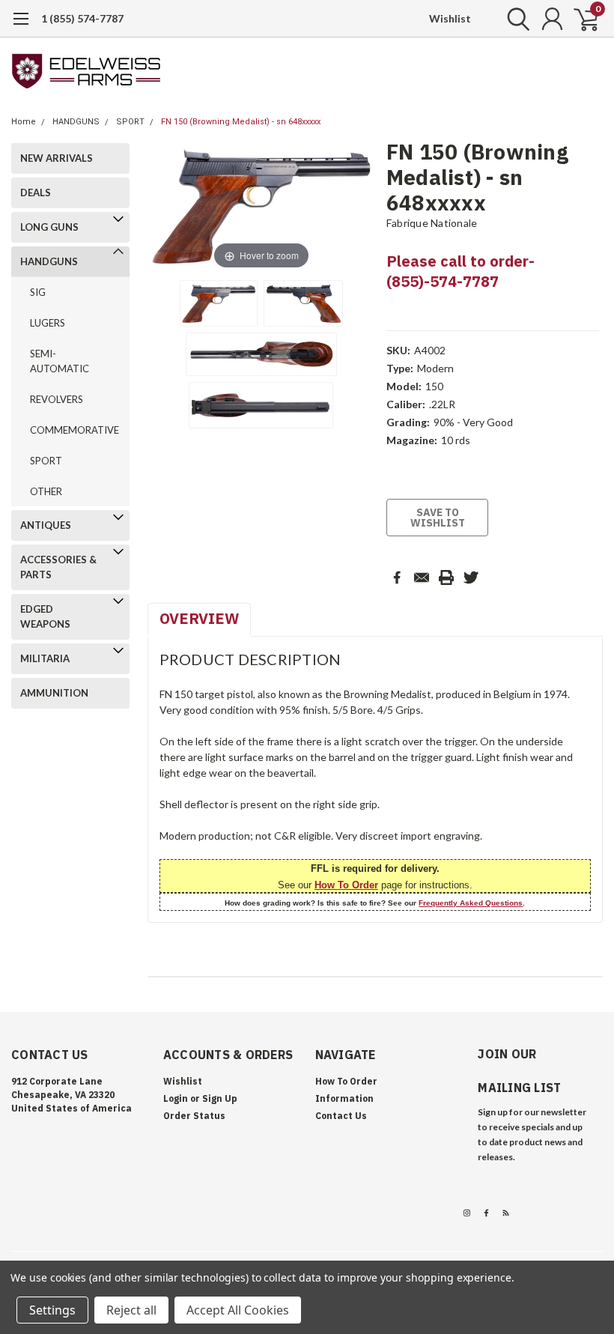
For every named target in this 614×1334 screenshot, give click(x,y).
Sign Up (219, 1098)
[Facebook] (396, 577)
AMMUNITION (54, 693)
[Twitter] (470, 577)
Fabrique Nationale (432, 222)
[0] (580, 18)
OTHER (46, 491)
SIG (38, 292)
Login (175, 1098)
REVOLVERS (56, 399)
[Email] (421, 577)
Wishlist (450, 18)
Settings (52, 1310)
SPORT (130, 122)
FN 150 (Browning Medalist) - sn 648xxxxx (240, 122)
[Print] (446, 577)
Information (344, 1098)
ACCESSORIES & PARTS (58, 567)
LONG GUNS (49, 227)
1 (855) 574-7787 (82, 18)
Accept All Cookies (237, 1310)
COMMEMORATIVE (71, 430)
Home (23, 122)
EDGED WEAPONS (45, 616)
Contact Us (341, 1115)
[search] (514, 18)
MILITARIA (45, 658)
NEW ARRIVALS (56, 158)
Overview (199, 618)
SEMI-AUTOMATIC (59, 361)
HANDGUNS (76, 122)
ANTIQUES (45, 525)
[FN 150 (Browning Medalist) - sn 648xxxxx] (218, 303)
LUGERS (47, 323)
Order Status (194, 1115)
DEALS (35, 192)
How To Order (346, 885)
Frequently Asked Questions (471, 903)
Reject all (131, 1310)
